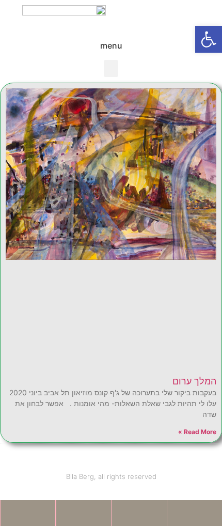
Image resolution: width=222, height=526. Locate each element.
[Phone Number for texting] (139, 513)
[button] (208, 39)
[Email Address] (84, 513)
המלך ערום (194, 381)
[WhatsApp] (28, 513)
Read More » (197, 432)
